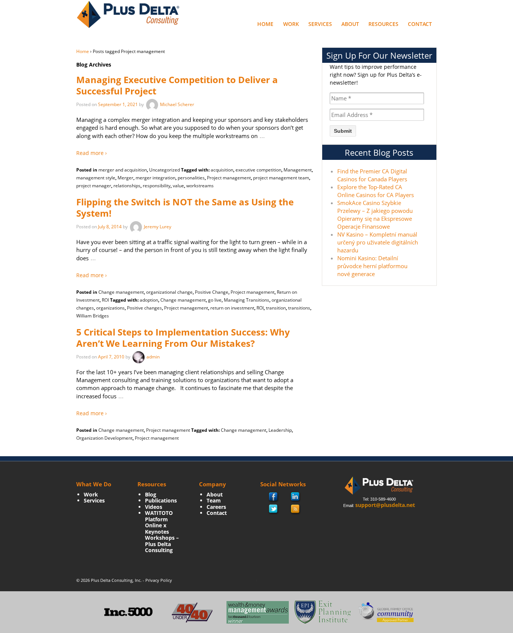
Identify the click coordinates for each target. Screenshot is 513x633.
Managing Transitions (246, 300)
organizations (110, 308)
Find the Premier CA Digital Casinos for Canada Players (372, 175)
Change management (121, 292)
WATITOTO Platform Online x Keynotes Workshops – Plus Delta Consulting (162, 531)
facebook (273, 497)
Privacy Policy (158, 580)
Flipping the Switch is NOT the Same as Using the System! (185, 207)
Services (320, 23)
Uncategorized (164, 170)
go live (215, 300)
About (350, 23)
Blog (150, 494)
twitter (273, 509)
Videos (153, 506)
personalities (191, 178)
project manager (93, 185)
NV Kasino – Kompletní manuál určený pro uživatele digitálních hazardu (377, 242)
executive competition (258, 170)
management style (95, 178)
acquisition (222, 170)
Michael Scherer (177, 104)
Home (265, 23)
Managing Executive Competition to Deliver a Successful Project (177, 85)
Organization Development (104, 438)
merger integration (155, 178)
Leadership (280, 430)
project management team (281, 178)
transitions (299, 308)
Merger (125, 178)
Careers (216, 506)
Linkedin (295, 497)
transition (276, 308)
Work (291, 23)
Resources (383, 23)
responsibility (156, 185)
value (178, 185)
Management (298, 170)
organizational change (169, 292)
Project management (229, 178)
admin (153, 357)
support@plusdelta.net (385, 505)
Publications (161, 500)
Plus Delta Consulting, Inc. (116, 580)
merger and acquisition (122, 170)
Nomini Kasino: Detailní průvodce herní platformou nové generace (372, 266)
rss (295, 509)
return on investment (232, 308)
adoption (149, 300)
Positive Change (211, 292)
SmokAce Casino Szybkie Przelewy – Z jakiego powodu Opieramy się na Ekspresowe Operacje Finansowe (375, 214)
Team (214, 500)
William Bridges (92, 316)
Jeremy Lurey (157, 226)
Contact (420, 23)
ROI (105, 300)
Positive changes (144, 308)
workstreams (200, 185)
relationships (126, 185)
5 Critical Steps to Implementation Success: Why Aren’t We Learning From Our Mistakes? (183, 337)
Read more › (91, 152)
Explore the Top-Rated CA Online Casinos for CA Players (375, 191)
